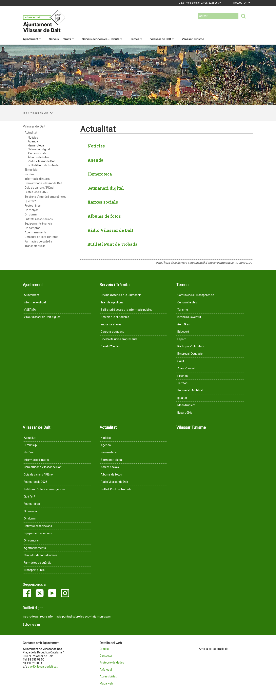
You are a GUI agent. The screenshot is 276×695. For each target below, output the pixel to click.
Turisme (182, 309)
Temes (134, 39)
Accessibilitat (108, 676)
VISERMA (30, 309)
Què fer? (30, 201)
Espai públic (184, 412)
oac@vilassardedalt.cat (43, 666)
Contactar (106, 655)
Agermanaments (36, 232)
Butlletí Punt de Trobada (43, 165)
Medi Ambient (186, 405)
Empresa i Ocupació (190, 353)
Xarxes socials (37, 153)
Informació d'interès (37, 178)
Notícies (33, 137)
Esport (181, 339)
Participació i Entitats (190, 346)
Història (29, 174)
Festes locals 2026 (36, 192)
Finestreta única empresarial (119, 339)
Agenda (33, 141)
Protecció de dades (112, 662)
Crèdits (104, 648)
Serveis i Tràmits (60, 39)
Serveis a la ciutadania (115, 317)
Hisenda (182, 375)
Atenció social (186, 368)
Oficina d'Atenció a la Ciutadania (121, 295)
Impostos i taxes (111, 324)
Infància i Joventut (189, 317)
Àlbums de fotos (38, 157)
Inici (25, 112)
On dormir (31, 214)
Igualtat (182, 397)
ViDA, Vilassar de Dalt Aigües (42, 317)
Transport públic (35, 246)
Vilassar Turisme (193, 39)
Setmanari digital (39, 149)
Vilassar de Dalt (160, 39)
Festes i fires (33, 205)
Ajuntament (30, 39)
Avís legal (106, 669)
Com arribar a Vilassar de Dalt (43, 183)
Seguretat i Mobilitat (190, 390)
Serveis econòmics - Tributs (100, 39)
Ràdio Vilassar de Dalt (41, 161)
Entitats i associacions (39, 219)
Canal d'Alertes (110, 346)
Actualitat (31, 132)
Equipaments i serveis (39, 223)
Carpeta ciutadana (112, 331)
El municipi (31, 169)
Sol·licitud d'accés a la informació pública (126, 309)
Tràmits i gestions (112, 302)
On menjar (31, 210)
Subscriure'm (31, 624)
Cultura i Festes (187, 302)
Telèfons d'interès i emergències (45, 196)
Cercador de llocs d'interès (41, 236)
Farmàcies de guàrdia (38, 241)
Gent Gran (183, 324)
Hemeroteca (36, 145)
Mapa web (106, 683)
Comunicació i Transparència (195, 295)
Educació (183, 331)
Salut (180, 361)
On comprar (32, 228)
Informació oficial (35, 302)
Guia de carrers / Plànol (39, 187)
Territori (182, 383)
